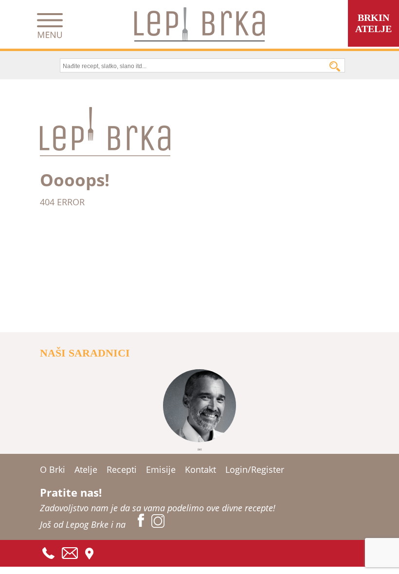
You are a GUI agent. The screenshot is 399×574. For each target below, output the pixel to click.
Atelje (85, 469)
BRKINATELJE (373, 23)
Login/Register (254, 469)
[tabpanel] (199, 405)
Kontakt (200, 469)
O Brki (52, 469)
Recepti (122, 469)
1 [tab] (199, 449)
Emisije (161, 469)
